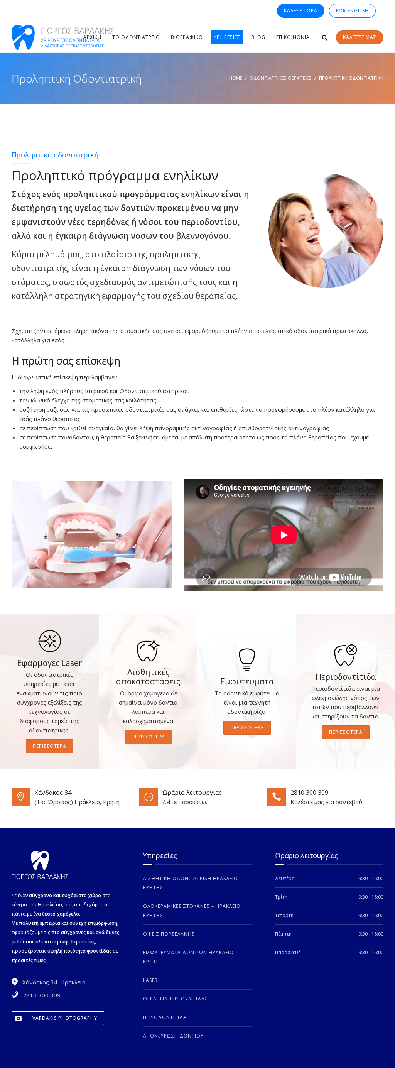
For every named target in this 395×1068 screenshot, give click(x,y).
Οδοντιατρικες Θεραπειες (281, 78)
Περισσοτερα (49, 746)
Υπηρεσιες (227, 37)
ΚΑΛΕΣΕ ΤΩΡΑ (300, 10)
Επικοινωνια (293, 37)
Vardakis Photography (64, 1018)
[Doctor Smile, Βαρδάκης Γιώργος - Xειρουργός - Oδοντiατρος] (66, 37)
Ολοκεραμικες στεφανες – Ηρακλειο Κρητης (192, 911)
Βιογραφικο (187, 37)
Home (235, 78)
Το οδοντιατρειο (136, 37)
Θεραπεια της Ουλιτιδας (175, 998)
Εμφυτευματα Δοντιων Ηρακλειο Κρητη (188, 957)
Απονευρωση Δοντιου (173, 1036)
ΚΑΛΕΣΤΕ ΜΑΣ (359, 37)
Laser (150, 980)
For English (352, 10)
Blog (258, 37)
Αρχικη (92, 37)
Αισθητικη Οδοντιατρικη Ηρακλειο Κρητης (190, 883)
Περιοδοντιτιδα (165, 1017)
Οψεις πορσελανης (169, 934)
